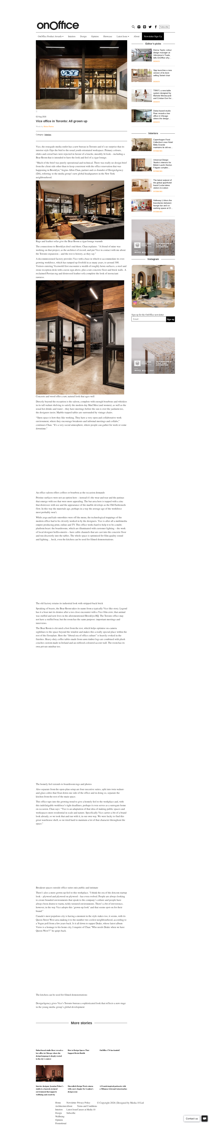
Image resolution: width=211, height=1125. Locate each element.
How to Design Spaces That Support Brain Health (78, 1051)
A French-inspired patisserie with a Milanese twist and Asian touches (113, 1087)
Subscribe (164, 27)
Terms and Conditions (87, 1105)
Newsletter (71, 1102)
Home (58, 1102)
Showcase (107, 36)
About (136, 36)
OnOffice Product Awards (50, 36)
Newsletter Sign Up (153, 36)
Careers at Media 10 (86, 1109)
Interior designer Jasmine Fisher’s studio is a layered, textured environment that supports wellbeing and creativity (49, 1090)
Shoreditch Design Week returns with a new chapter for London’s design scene (80, 1089)
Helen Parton (49, 126)
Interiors (72, 36)
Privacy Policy (83, 1102)
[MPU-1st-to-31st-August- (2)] (153, 237)
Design (83, 36)
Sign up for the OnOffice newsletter (147, 314)
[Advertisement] (153, 424)
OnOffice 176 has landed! (110, 1050)
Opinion (95, 36)
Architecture (60, 1105)
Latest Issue (122, 36)
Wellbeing (59, 1116)
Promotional (60, 1123)
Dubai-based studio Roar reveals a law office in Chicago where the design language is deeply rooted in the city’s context (49, 1054)
